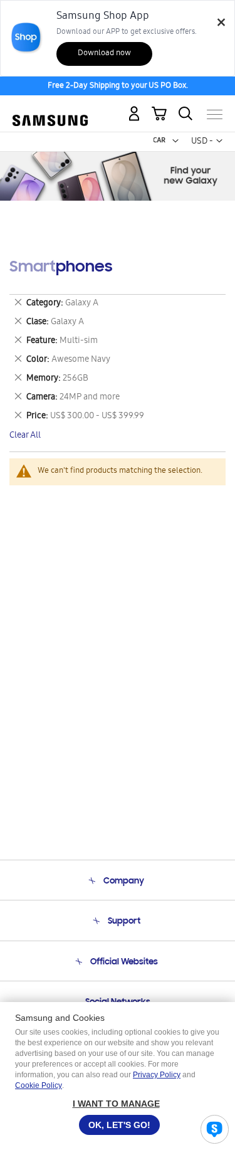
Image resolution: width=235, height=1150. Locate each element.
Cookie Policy (38, 1085)
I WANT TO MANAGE (116, 1104)
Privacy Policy (156, 1074)
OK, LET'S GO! (119, 1125)
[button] (175, 141)
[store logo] (50, 109)
